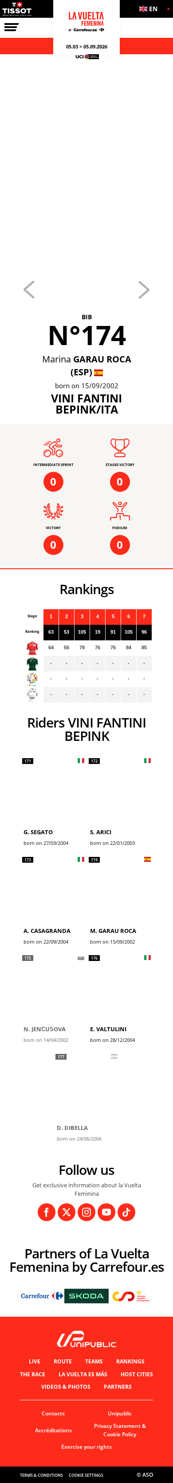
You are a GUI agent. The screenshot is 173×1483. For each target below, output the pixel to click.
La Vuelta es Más (83, 1374)
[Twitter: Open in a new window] (66, 1212)
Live (34, 1361)
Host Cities (137, 1374)
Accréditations (53, 1430)
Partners (118, 1387)
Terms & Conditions (41, 1475)
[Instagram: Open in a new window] (86, 1212)
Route (63, 1361)
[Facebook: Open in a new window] (46, 1212)
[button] (151, 9)
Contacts (53, 1413)
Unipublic (120, 1413)
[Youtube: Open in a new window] (106, 1212)
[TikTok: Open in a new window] (126, 1212)
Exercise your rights (86, 1447)
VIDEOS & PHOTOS (65, 1387)
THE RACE (32, 1374)
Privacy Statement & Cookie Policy (120, 1430)
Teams (94, 1361)
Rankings (130, 1361)
